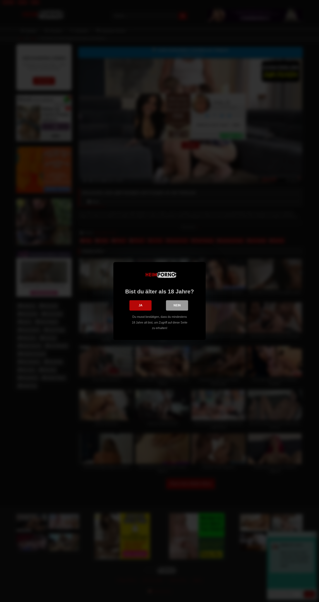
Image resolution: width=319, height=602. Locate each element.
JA (141, 305)
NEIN (177, 305)
